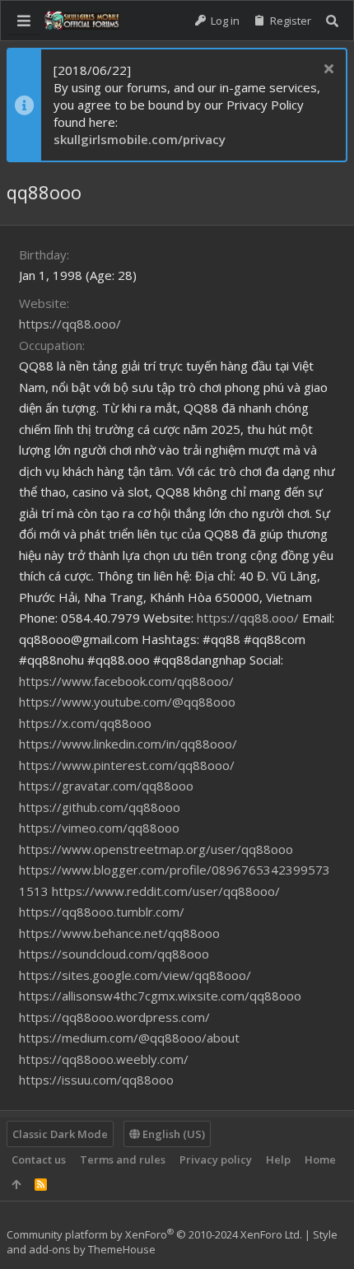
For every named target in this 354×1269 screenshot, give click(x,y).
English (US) (172, 1134)
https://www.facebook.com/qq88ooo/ (126, 681)
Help (278, 1159)
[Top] (16, 1184)
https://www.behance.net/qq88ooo (119, 933)
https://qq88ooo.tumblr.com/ (101, 911)
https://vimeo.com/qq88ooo (99, 827)
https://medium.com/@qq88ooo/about (129, 1037)
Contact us (39, 1159)
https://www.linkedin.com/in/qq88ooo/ (128, 743)
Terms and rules (122, 1159)
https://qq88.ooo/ (70, 323)
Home (320, 1159)
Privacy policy (215, 1159)
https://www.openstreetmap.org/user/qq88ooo (156, 849)
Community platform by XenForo (154, 1234)
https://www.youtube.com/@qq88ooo (127, 701)
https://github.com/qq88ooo (99, 807)
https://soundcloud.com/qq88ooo (114, 953)
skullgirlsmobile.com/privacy (140, 139)
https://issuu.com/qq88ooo (96, 1079)
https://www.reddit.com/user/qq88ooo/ (166, 891)
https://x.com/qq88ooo (85, 723)
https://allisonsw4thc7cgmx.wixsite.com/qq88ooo (160, 995)
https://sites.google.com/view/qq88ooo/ (135, 975)
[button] (23, 20)
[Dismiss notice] (326, 70)
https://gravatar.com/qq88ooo (106, 785)
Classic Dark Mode (60, 1134)
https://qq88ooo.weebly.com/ (104, 1059)
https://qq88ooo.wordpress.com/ (114, 1017)
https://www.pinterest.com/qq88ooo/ (127, 765)
